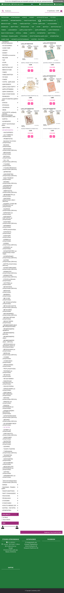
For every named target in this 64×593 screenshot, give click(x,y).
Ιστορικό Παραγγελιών (31, 544)
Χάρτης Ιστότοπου (10, 551)
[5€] (17, 526)
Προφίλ (11, 548)
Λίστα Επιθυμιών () (31, 546)
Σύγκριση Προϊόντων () (31, 548)
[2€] (2, 526)
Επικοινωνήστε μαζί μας (11, 550)
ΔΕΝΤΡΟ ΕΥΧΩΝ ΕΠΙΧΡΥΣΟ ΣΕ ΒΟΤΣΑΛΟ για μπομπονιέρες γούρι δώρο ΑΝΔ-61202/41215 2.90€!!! (30, 95)
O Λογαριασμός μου (31, 542)
